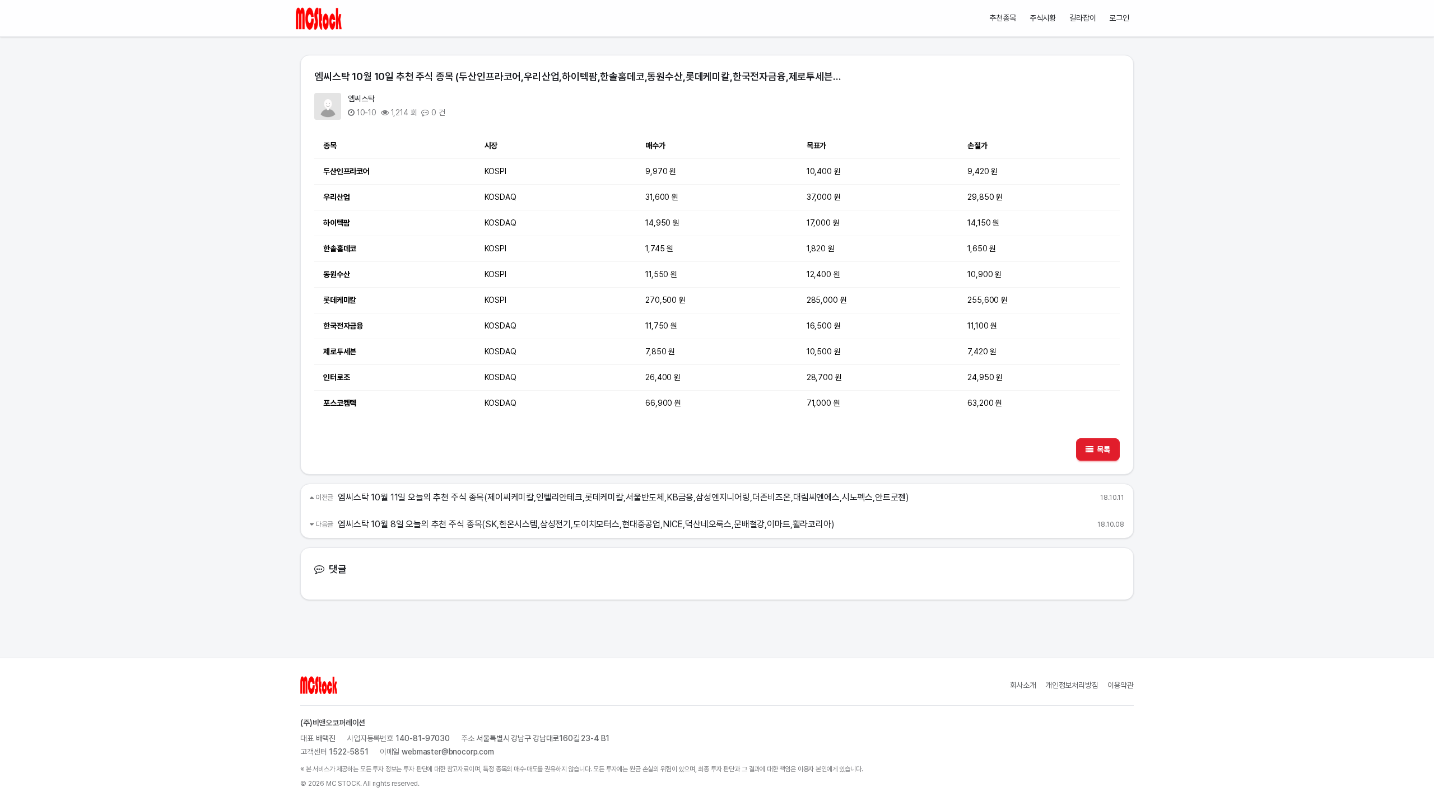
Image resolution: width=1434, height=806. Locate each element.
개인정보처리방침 (1071, 685)
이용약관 (1120, 685)
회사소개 (1023, 685)
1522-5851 (349, 751)
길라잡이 (1082, 17)
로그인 (1119, 17)
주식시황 (1043, 17)
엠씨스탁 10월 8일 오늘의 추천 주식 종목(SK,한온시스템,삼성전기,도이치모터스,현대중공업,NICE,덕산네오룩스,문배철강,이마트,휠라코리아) (586, 524)
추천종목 (1002, 17)
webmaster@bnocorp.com (448, 751)
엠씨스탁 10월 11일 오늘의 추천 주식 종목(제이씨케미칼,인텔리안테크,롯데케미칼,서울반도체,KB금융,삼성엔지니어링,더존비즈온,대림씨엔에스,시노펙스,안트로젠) (623, 497)
